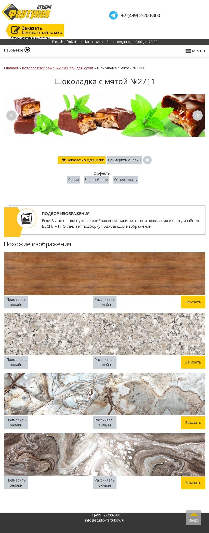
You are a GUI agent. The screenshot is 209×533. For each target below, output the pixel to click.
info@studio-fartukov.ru (104, 520)
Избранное (13, 50)
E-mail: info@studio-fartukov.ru (77, 42)
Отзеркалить (125, 179)
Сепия (73, 179)
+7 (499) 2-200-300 (140, 15)
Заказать (193, 302)
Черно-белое (96, 179)
